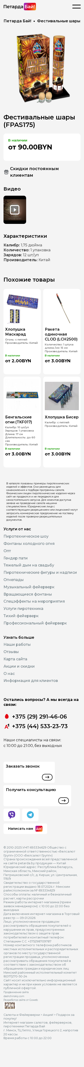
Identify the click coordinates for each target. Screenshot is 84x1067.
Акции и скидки (19, 666)
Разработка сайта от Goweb (21, 1000)
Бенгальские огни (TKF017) (18, 419)
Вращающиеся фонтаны (28, 594)
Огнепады (14, 579)
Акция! (48, 1015)
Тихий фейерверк (21, 616)
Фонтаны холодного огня (29, 543)
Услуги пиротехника (23, 608)
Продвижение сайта (16, 992)
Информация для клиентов (31, 680)
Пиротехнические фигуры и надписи (40, 572)
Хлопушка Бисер (62, 417)
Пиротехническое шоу (26, 536)
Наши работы (17, 644)
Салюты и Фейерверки (22, 1015)
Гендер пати (16, 558)
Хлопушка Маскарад (15, 332)
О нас (9, 673)
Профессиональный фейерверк (35, 623)
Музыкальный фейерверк (29, 587)
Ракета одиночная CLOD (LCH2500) (61, 334)
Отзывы (11, 652)
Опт (7, 551)
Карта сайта (15, 659)
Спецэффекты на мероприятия (34, 601)
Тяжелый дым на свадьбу (29, 565)
